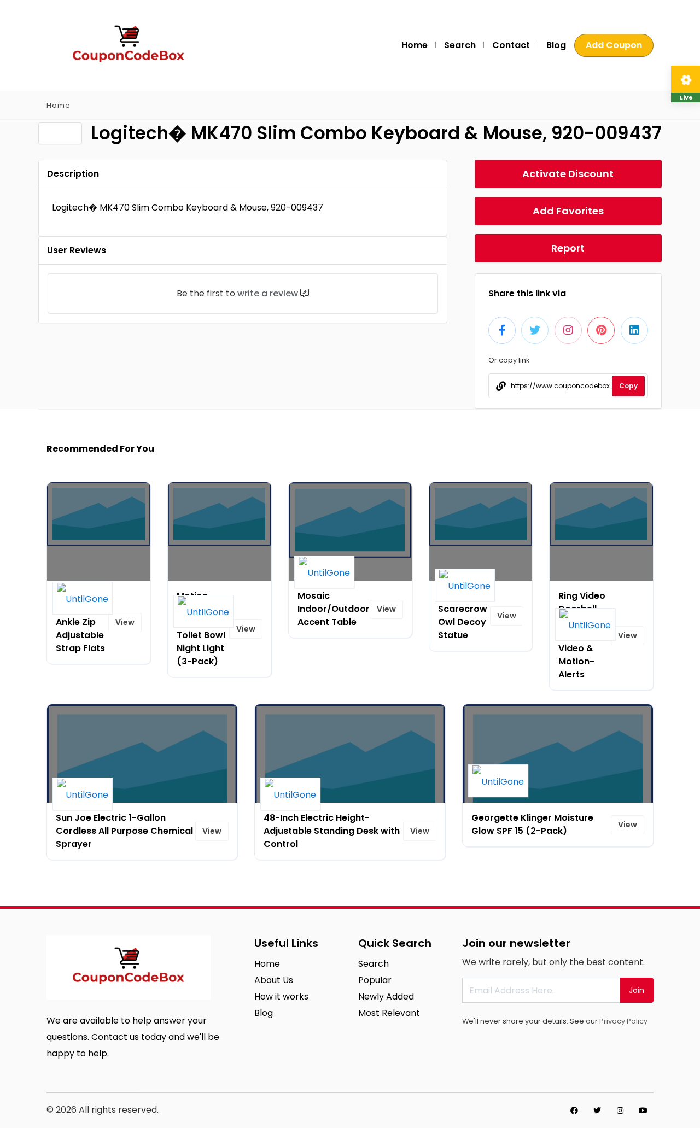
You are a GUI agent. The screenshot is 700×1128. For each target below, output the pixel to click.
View (125, 622)
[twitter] (597, 1110)
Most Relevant (389, 1013)
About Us (273, 980)
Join (636, 990)
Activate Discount (568, 173)
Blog (556, 45)
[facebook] (574, 1110)
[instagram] (620, 1110)
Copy (628, 385)
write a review (267, 293)
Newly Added (386, 996)
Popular (375, 980)
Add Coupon (614, 45)
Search (460, 45)
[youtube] (643, 1110)
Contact (511, 45)
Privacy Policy (623, 1021)
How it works (281, 996)
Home (414, 45)
